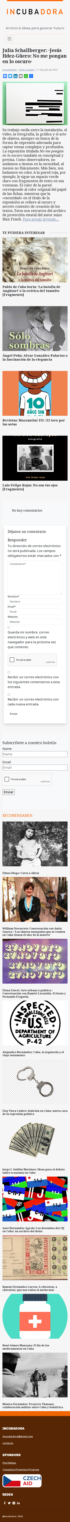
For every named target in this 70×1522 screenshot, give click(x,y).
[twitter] (9, 1502)
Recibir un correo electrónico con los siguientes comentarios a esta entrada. (34, 682)
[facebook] (4, 1502)
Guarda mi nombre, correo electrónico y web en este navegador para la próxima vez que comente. (32, 639)
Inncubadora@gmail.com (17, 1436)
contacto (7, 1443)
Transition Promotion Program (20, 1469)
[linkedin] (18, 1502)
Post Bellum (9, 1462)
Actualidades (9, 69)
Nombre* (13, 596)
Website (13, 617)
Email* (12, 606)
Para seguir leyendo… (41, 219)
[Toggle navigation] (9, 38)
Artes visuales (26, 69)
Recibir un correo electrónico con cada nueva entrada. (33, 701)
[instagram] (14, 1502)
